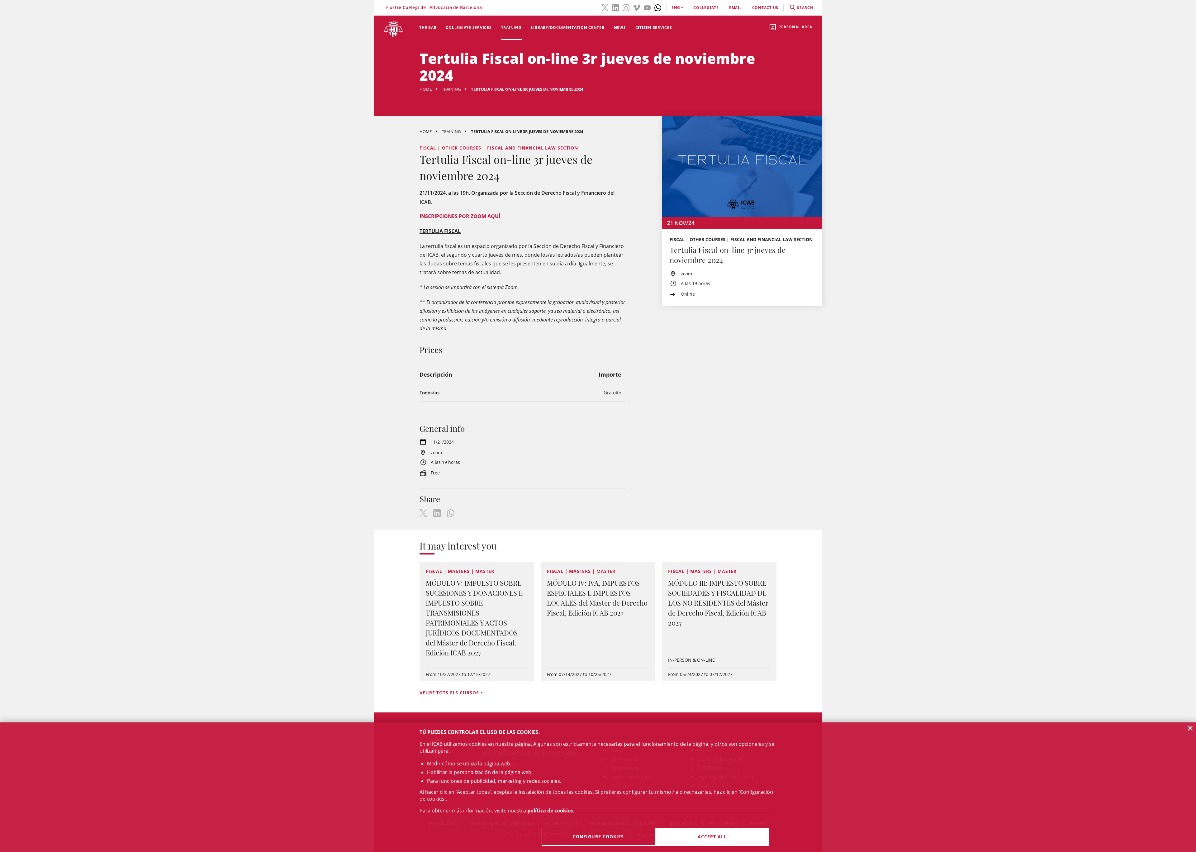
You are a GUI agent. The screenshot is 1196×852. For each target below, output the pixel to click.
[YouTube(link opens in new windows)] (647, 7)
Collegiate (706, 7)
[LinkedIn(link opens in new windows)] (615, 7)
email (735, 7)
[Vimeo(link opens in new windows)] (636, 7)
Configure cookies (598, 837)
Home (426, 89)
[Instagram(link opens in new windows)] (626, 7)
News (620, 27)
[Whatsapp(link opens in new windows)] (657, 7)
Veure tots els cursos (449, 693)
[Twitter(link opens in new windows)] (604, 7)
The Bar (427, 27)
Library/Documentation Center (568, 27)
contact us (765, 7)
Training (511, 27)
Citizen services (653, 27)
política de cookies (550, 810)
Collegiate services (468, 27)
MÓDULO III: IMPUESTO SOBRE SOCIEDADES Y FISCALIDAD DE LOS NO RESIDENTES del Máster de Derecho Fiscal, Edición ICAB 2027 (718, 602)
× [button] (1190, 728)
